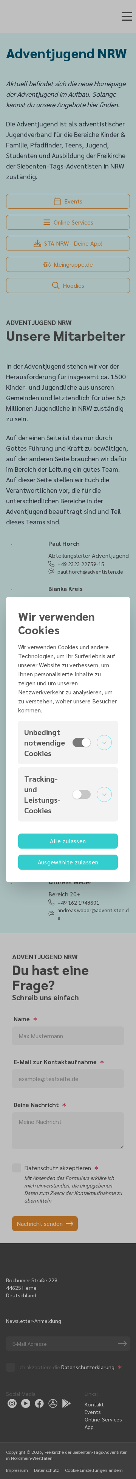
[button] (68, 742)
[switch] (82, 742)
